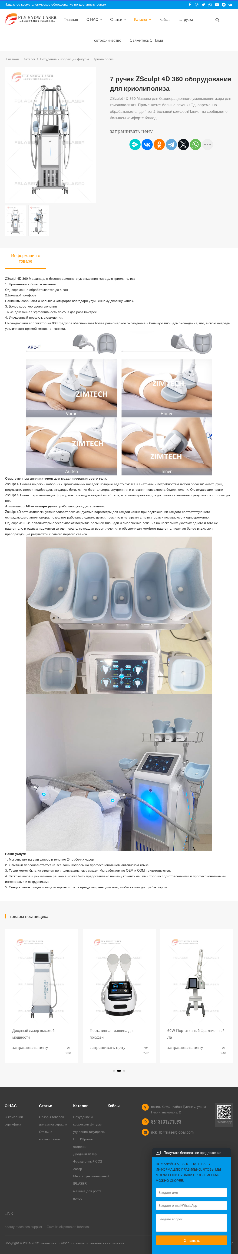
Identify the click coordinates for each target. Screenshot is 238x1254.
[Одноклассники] (159, 144)
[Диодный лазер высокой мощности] (41, 980)
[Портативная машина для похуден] (119, 980)
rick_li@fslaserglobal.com (172, 1132)
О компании (14, 1116)
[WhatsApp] (195, 144)
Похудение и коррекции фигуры (64, 59)
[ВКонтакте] (147, 144)
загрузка (186, 19)
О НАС (92, 19)
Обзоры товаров (51, 1116)
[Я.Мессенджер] (135, 144)
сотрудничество (107, 40)
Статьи (116, 19)
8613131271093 (166, 1122)
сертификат (14, 1124)
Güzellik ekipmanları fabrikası (68, 1226)
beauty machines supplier (23, 1226)
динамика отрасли (53, 1124)
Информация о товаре (25, 258)
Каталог (141, 19)
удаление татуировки (89, 1131)
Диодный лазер (85, 1153)
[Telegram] (171, 144)
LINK (9, 1213)
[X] (183, 144)
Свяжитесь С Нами (146, 40)
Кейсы (164, 19)
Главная (71, 19)
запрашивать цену (131, 131)
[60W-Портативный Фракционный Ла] (196, 980)
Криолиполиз (103, 59)
